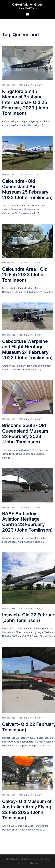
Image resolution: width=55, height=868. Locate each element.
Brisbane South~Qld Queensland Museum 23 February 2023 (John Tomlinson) (25, 434)
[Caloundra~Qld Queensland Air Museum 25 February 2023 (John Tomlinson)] (27, 152)
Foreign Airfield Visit (30, 85)
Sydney (34, 863)
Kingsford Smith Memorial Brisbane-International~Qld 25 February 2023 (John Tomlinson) (25, 102)
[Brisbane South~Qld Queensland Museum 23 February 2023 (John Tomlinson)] (27, 397)
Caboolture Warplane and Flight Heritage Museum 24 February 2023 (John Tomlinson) (27, 349)
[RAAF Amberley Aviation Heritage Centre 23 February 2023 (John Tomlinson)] (27, 485)
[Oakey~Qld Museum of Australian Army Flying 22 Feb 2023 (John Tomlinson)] (27, 772)
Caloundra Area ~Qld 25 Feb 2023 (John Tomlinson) (25, 274)
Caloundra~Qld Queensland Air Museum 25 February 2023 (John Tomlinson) (27, 189)
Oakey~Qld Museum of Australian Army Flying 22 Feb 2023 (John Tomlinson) (27, 810)
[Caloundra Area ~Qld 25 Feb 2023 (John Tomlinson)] (27, 240)
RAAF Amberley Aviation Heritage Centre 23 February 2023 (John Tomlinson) (27, 522)
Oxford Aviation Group (27, 4)
